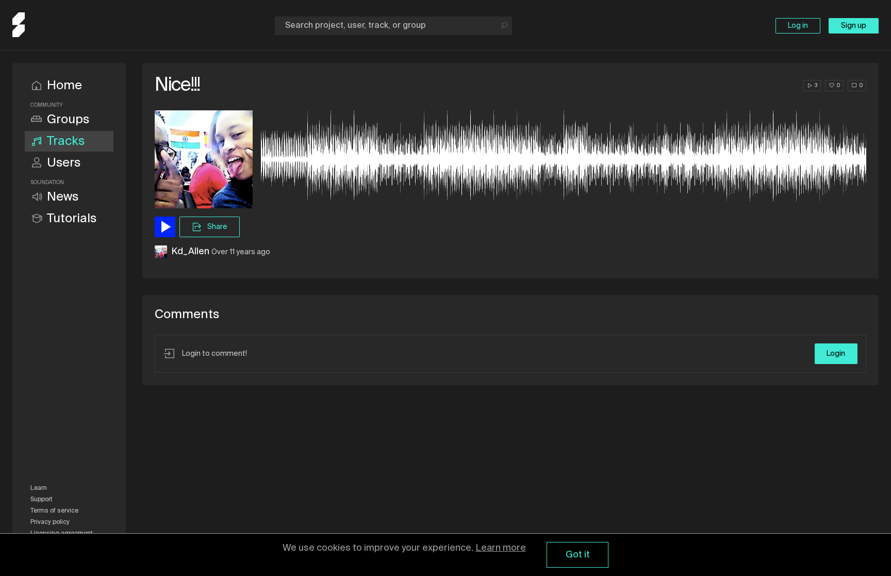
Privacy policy (50, 522)
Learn (38, 488)
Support (41, 500)
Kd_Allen (190, 252)
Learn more (500, 548)
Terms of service (54, 511)
